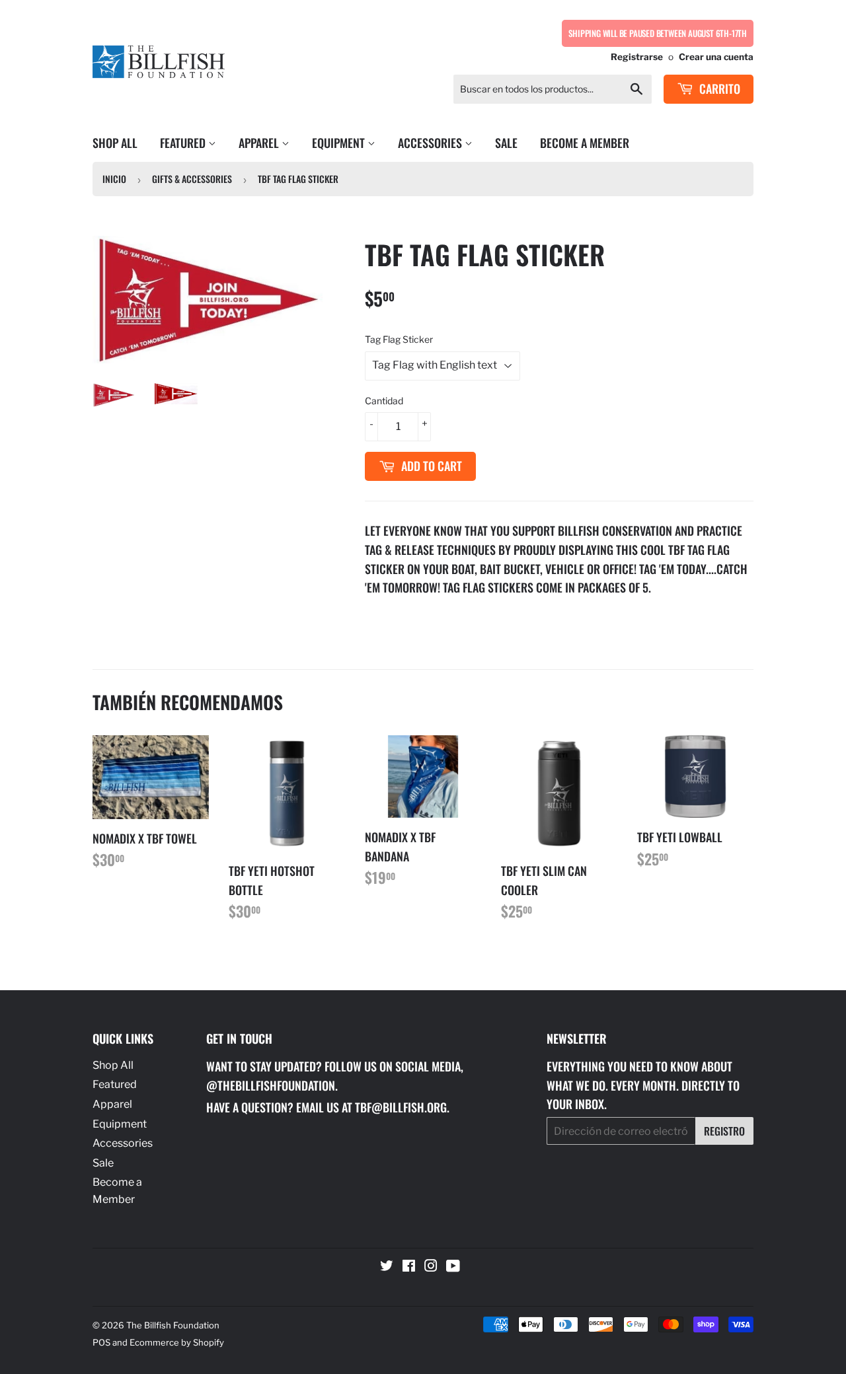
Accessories (431, 142)
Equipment (339, 142)
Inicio (114, 179)
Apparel (260, 142)
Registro (724, 1131)
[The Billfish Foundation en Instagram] (431, 1267)
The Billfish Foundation (172, 1325)
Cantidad (384, 400)
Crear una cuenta (716, 57)
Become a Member (584, 142)
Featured (184, 142)
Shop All (115, 142)
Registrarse (637, 57)
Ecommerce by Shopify (177, 1342)
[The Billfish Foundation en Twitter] (386, 1267)
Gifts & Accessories (192, 179)
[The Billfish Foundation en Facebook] (409, 1267)
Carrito (718, 88)
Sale (506, 142)
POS (101, 1342)
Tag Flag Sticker (399, 339)
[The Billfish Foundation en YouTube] (453, 1267)
